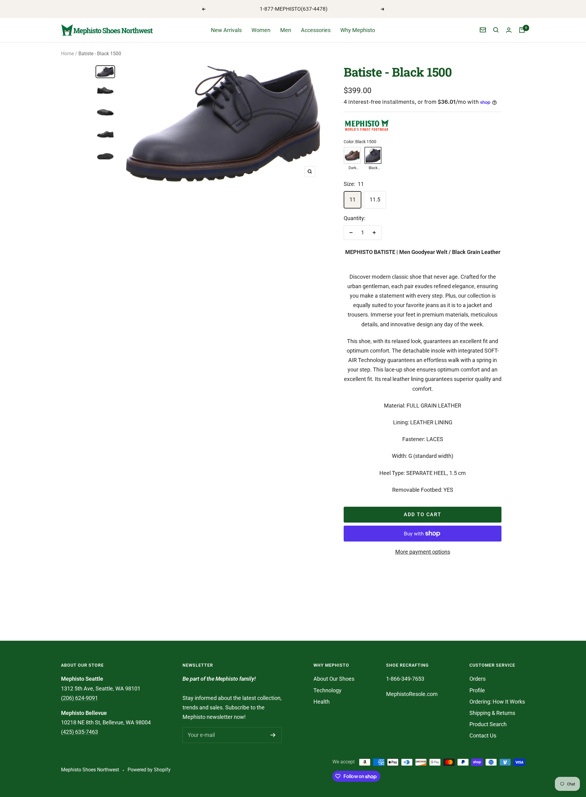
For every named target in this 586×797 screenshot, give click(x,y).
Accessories (316, 30)
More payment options (422, 552)
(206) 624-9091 (79, 698)
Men (285, 30)
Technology (327, 690)
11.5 (375, 199)
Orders (477, 679)
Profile (477, 690)
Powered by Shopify (149, 770)
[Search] (496, 30)
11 (352, 199)
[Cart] (522, 30)
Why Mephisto (357, 30)
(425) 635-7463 (79, 732)
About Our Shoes (333, 679)
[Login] (509, 30)
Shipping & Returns (492, 713)
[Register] (273, 735)
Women (260, 30)
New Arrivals (226, 30)
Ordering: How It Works (497, 701)
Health (321, 701)
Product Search (488, 724)
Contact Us (482, 735)
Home (67, 53)
